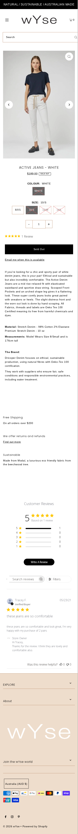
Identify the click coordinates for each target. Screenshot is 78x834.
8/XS (18, 209)
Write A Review (39, 562)
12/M (45, 209)
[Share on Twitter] (39, 399)
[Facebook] (5, 817)
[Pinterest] (19, 817)
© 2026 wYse (11, 826)
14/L (59, 209)
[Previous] (9, 105)
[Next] (69, 105)
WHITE (38, 191)
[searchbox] (22, 579)
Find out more (12, 442)
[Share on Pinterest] (65, 399)
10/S (31, 209)
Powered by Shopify (35, 826)
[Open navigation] (12, 20)
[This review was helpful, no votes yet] (61, 664)
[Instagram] (12, 817)
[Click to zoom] (69, 57)
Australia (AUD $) (16, 784)
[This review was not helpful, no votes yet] (67, 664)
